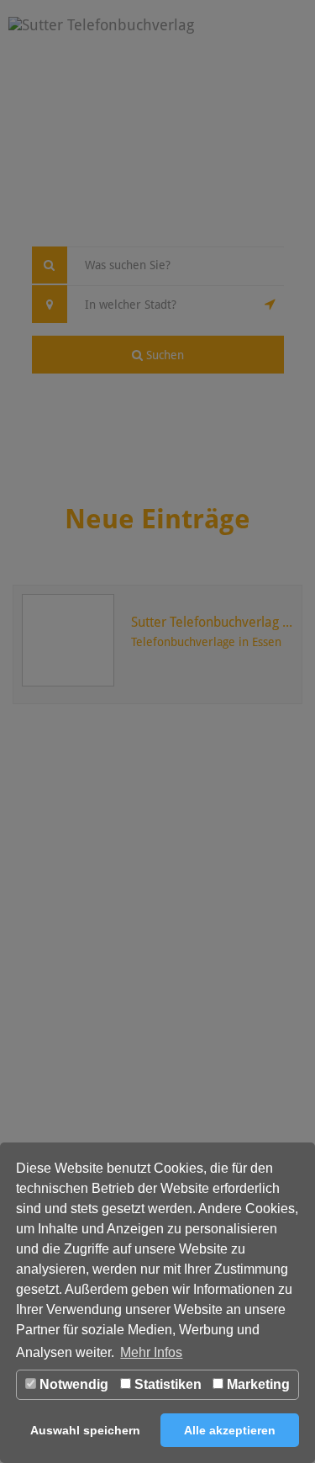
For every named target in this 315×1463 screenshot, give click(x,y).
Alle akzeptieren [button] (230, 1430)
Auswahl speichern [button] (85, 1430)
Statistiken (166, 1384)
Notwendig (72, 1384)
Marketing (256, 1384)
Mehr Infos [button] (151, 1352)
